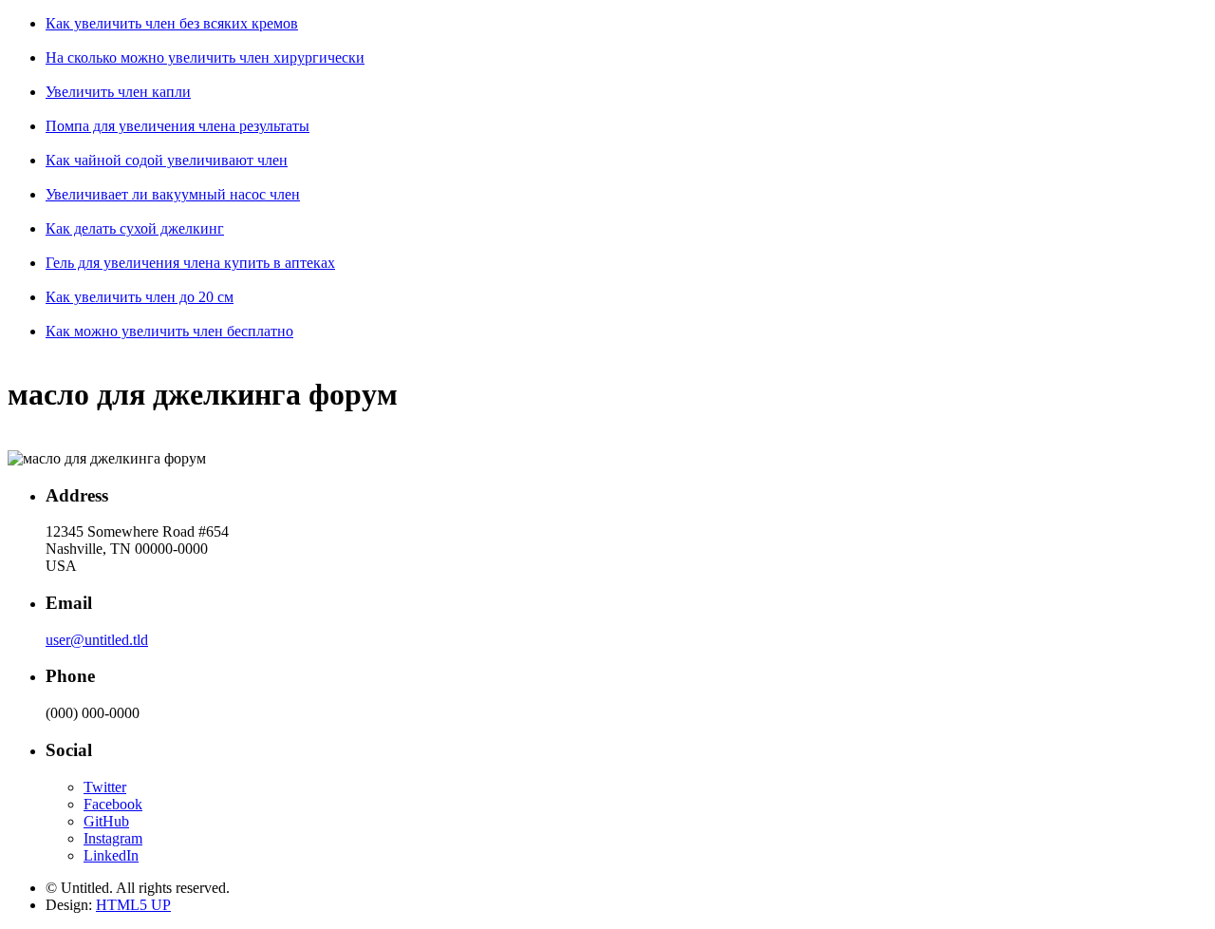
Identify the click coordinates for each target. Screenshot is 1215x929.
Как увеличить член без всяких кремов (172, 23)
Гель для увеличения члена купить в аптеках (190, 263)
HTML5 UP (133, 905)
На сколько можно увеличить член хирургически (205, 57)
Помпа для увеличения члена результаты (177, 126)
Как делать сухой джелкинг (135, 228)
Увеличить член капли (118, 92)
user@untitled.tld (97, 640)
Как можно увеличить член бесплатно (169, 331)
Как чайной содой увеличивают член (167, 160)
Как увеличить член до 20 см (140, 297)
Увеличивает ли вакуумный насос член (173, 194)
